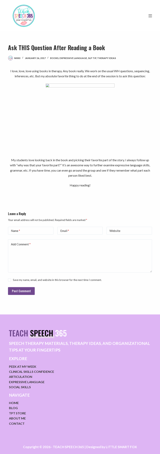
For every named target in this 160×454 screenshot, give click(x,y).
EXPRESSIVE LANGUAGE (26, 382)
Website (114, 230)
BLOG (13, 408)
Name (15, 230)
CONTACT (17, 423)
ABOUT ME (17, 418)
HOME (14, 403)
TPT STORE (17, 413)
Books (54, 58)
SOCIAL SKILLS (20, 387)
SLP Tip (92, 58)
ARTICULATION (20, 376)
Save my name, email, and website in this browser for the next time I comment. (57, 279)
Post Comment (21, 291)
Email (64, 230)
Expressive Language (73, 58)
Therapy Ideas (106, 58)
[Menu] (150, 16)
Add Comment (21, 244)
